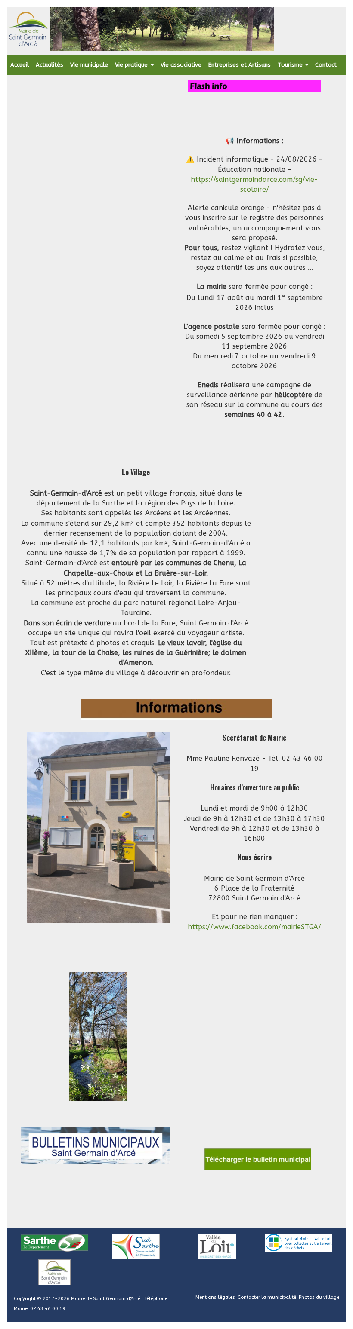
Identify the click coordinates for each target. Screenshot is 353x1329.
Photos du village (319, 1297)
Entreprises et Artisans (239, 64)
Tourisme (290, 64)
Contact (326, 64)
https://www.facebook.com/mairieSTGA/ (254, 927)
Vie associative (181, 64)
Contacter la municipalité (267, 1297)
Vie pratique (131, 64)
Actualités (49, 64)
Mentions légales (215, 1297)
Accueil (19, 64)
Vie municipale (89, 64)
